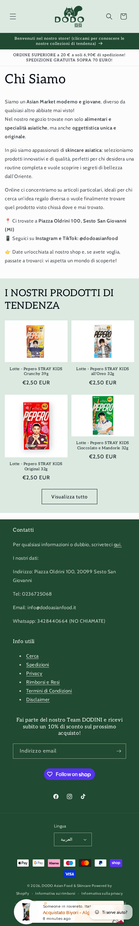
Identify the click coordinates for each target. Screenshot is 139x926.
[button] (13, 16)
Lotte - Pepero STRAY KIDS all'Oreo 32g (102, 372)
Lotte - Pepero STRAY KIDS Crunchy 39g (36, 372)
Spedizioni (37, 665)
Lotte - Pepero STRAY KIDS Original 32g (36, 467)
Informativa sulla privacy (102, 893)
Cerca (32, 656)
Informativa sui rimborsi (55, 893)
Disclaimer (38, 699)
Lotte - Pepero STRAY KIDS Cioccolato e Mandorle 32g (102, 446)
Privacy (34, 673)
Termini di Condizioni (49, 691)
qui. (118, 544)
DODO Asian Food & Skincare (66, 885)
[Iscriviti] (119, 751)
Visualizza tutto (69, 497)
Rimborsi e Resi (43, 682)
